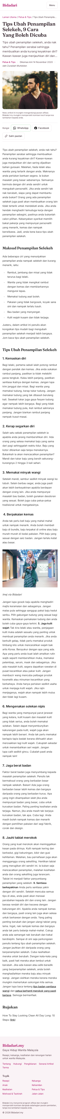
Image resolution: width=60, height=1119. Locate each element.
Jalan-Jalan (37, 1093)
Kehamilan (37, 1085)
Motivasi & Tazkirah (12, 1093)
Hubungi (17, 1063)
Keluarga (36, 1080)
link (13, 1019)
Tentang (6, 1063)
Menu (52, 5)
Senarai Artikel (46, 1063)
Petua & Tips (24, 17)
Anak (5, 1085)
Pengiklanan (30, 1063)
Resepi (5, 1080)
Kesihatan (7, 1089)
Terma (5, 1067)
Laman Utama (9, 17)
